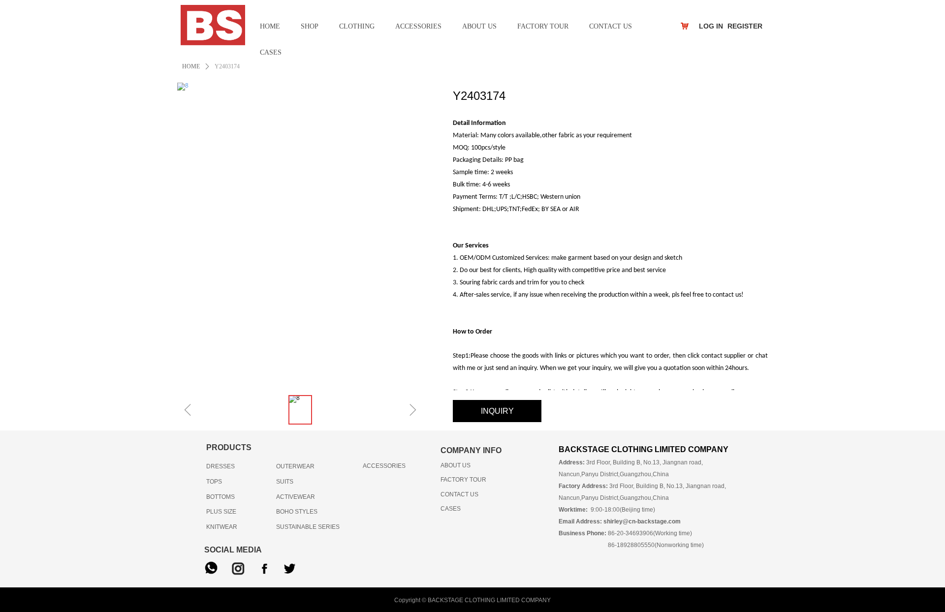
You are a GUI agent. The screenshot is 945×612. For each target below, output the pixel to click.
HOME (191, 66)
